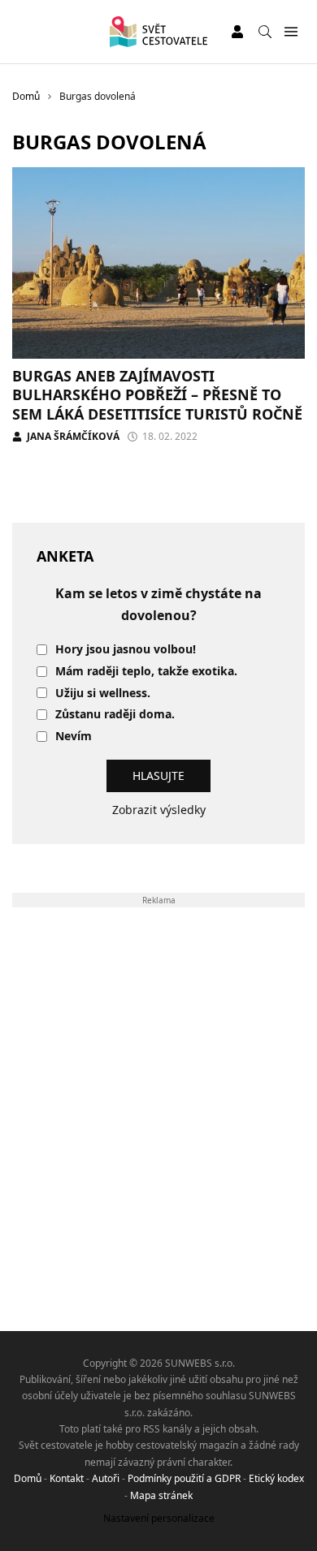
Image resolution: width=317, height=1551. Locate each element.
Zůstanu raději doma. (115, 715)
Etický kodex (276, 1478)
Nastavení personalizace (159, 1518)
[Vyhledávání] (265, 31)
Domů (27, 1478)
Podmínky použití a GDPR (184, 1478)
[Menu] (290, 32)
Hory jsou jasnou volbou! (125, 650)
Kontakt (67, 1478)
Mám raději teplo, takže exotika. (146, 672)
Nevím (73, 736)
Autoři (105, 1478)
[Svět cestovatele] (158, 31)
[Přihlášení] (237, 31)
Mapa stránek (161, 1495)
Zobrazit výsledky (159, 809)
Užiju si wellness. (102, 693)
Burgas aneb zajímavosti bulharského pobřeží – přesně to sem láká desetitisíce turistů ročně (157, 395)
